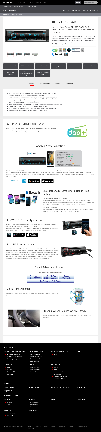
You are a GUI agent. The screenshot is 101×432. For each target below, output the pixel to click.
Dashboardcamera (35, 367)
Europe (78, 2)
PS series (9, 370)
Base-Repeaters (34, 407)
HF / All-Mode (11, 413)
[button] (27, 35)
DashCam (32, 364)
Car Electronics (22, 2)
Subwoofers (10, 374)
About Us (30, 427)
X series (9, 367)
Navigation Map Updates (60, 376)
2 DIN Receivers (34, 361)
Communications (41, 2)
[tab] (31, 85)
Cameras (56, 367)
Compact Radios (81, 387)
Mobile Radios (34, 405)
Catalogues (6, 14)
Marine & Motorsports (60, 351)
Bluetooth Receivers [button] (31, 6)
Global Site (38, 427)
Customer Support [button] (17, 14)
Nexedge (9, 402)
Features (66, 10)
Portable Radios (34, 402)
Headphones (9, 387)
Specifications (75, 10)
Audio (31, 2)
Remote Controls (58, 372)
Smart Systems (34, 387)
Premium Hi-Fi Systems (60, 387)
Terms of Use (62, 427)
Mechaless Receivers (36, 359)
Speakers (8, 364)
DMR (8, 405)
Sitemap (53, 427)
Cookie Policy (31, 428)
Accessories (94, 10)
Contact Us (71, 427)
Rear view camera (35, 370)
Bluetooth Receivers (36, 357)
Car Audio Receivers (18, 6)
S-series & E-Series (12, 372)
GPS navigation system (13, 359)
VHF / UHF (10, 415)
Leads (55, 370)
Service (46, 427)
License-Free (80, 399)
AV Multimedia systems (13, 354)
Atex (53, 399)
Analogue (32, 399)
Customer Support (82, 427)
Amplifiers (79, 351)
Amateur (8, 410)
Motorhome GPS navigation (14, 357)
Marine (55, 354)
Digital (7, 399)
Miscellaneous (57, 374)
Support (85, 10)
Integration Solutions (59, 379)
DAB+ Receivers (35, 354)
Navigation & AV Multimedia (15, 351)
